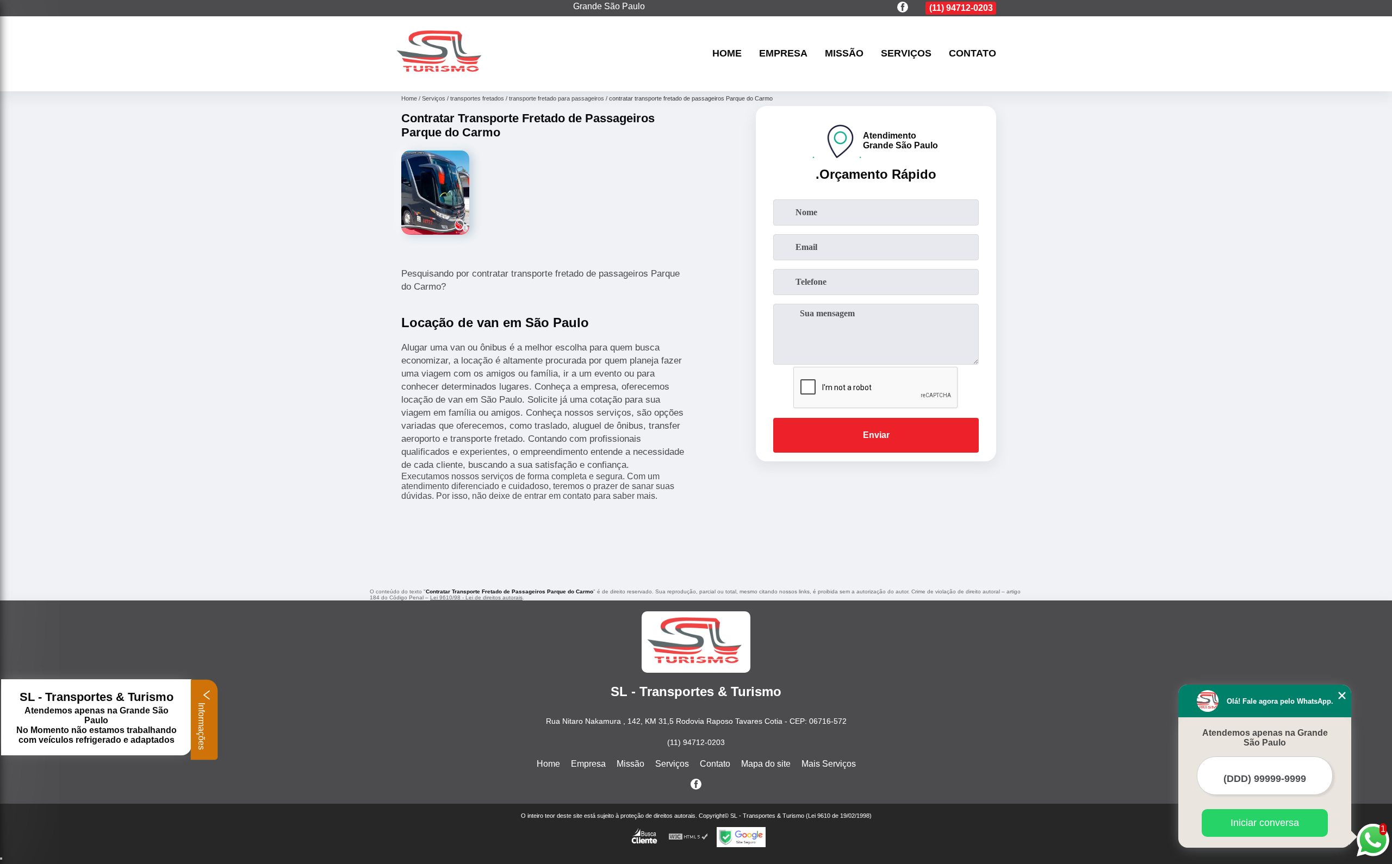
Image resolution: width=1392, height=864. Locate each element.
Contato (972, 53)
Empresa (783, 53)
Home (727, 53)
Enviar (876, 435)
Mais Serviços (828, 763)
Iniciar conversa (1265, 822)
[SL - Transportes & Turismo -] (440, 77)
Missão (844, 53)
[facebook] (902, 8)
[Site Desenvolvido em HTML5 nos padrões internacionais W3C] (688, 837)
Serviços (906, 53)
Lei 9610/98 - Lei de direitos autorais (476, 597)
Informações (201, 725)
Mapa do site (766, 763)
